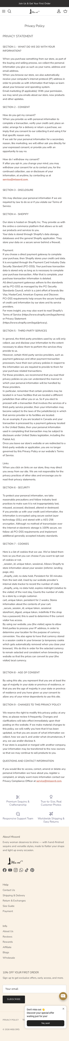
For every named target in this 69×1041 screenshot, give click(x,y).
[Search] (11, 11)
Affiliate (7, 947)
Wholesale (9, 957)
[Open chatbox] (63, 996)
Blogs (6, 952)
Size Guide (8, 906)
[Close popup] (63, 1009)
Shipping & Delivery (14, 895)
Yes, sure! (45, 1023)
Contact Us (9, 890)
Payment (8, 911)
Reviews (7, 936)
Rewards (8, 942)
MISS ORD (14, 1029)
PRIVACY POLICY (11, 1020)
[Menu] (3, 11)
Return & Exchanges (14, 900)
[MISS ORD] (34, 11)
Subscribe (14, 999)
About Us (8, 931)
